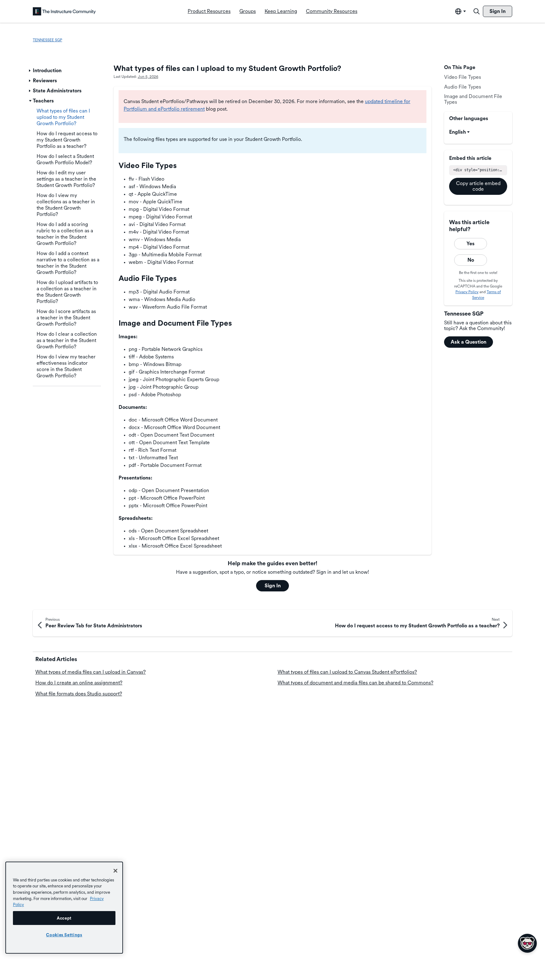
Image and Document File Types (473, 99)
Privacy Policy (466, 291)
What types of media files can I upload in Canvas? (90, 672)
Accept (64, 918)
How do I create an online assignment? (78, 683)
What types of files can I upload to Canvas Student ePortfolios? (347, 672)
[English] (64, 11)
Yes (470, 244)
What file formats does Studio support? (78, 694)
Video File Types (462, 77)
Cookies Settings (64, 934)
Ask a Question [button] (468, 342)
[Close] (115, 871)
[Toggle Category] (30, 70)
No (470, 260)
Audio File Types (462, 87)
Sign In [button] (273, 586)
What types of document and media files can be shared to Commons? (355, 683)
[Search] (476, 11)
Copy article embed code (478, 186)
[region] (64, 907)
